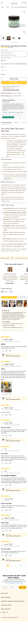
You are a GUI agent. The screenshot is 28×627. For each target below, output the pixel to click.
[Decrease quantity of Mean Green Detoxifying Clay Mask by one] (8, 74)
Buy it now (14, 83)
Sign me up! (22, 587)
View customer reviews (8, 117)
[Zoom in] (24, 32)
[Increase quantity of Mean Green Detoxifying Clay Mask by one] (25, 74)
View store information (11, 90)
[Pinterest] (1, 612)
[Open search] (18, 297)
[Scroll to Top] (25, 619)
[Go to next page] (22, 566)
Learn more (9, 283)
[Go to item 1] (5, 303)
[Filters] (22, 297)
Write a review (9, 297)
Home (2, 7)
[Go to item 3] (19, 303)
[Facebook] (4, 612)
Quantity (3, 74)
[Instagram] (7, 612)
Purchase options (4, 50)
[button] (25, 2)
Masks (7, 7)
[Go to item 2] (12, 303)
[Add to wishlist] (24, 11)
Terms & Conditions (9, 582)
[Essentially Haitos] (14, 2)
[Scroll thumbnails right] (25, 303)
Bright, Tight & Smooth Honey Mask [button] (13, 356)
